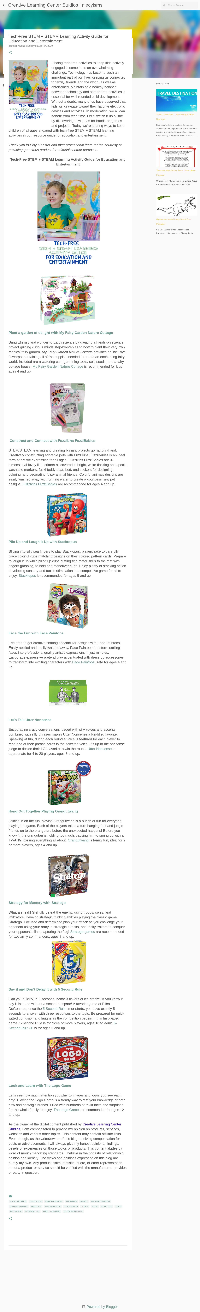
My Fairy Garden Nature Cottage (58, 366)
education (36, 1201)
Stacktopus (27, 576)
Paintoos (36, 1206)
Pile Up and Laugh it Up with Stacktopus (43, 542)
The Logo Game (66, 1110)
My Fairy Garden (100, 1201)
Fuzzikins (71, 1201)
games (83, 1201)
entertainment (53, 1201)
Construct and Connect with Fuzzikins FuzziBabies (52, 441)
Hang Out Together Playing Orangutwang (43, 811)
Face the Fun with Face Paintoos (36, 633)
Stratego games (82, 932)
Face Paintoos (83, 662)
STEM (95, 1206)
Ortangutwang (18, 1206)
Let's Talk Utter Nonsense (30, 720)
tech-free (16, 1211)
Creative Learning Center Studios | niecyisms (55, 5)
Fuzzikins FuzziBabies (40, 484)
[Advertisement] (68, 1275)
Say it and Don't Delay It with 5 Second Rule (45, 989)
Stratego (106, 1206)
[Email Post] (10, 1197)
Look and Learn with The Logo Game (40, 1086)
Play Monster (53, 1206)
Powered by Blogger (102, 1307)
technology (32, 1211)
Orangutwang (78, 840)
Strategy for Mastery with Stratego (37, 903)
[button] (10, 52)
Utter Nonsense (100, 749)
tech (118, 1206)
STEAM (84, 1206)
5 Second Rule (54, 1009)
